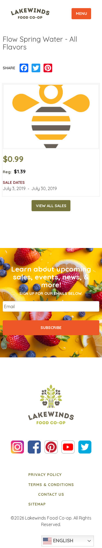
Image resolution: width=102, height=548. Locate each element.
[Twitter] (36, 68)
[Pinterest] (48, 68)
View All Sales (51, 205)
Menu (81, 13)
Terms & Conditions (51, 484)
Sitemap (37, 504)
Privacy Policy (45, 474)
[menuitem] (51, 475)
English (62, 540)
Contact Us (51, 494)
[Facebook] (24, 68)
